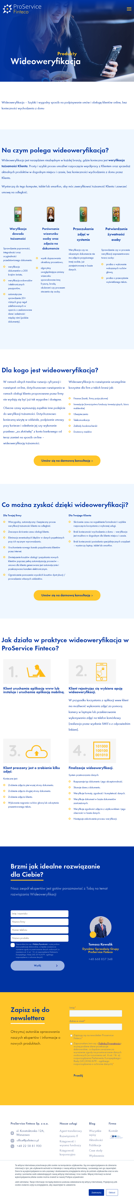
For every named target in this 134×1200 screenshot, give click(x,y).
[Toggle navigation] (129, 8)
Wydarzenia (96, 1156)
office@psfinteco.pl (28, 1140)
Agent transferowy (71, 1131)
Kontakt (113, 1131)
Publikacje (95, 1145)
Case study (95, 1150)
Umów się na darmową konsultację (65, 461)
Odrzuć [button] (112, 1192)
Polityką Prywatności (40, 944)
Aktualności (96, 1140)
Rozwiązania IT (69, 1136)
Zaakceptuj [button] (96, 1192)
